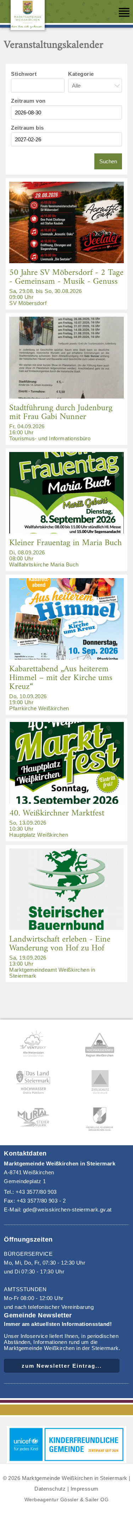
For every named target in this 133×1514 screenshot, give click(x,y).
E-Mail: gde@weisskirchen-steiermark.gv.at (58, 1210)
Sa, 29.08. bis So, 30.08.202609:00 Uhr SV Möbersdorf (66, 285)
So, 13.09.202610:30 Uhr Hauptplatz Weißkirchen (56, 822)
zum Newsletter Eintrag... (62, 1366)
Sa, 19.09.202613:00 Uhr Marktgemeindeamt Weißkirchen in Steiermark (59, 955)
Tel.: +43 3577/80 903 (30, 1192)
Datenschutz (50, 1489)
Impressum (85, 1489)
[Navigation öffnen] (124, 12)
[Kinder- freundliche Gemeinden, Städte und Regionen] (67, 1461)
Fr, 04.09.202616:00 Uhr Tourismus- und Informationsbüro (60, 421)
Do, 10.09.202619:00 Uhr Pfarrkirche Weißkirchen (60, 686)
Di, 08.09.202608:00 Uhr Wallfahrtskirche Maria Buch (65, 551)
